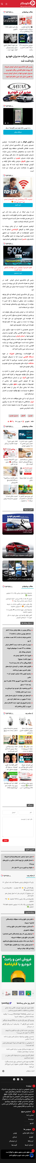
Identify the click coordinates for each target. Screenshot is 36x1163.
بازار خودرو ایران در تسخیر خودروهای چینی (20, 579)
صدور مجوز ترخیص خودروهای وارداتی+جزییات (18, 857)
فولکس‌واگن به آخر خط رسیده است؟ (20, 663)
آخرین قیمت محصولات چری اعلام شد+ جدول (18, 555)
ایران (32, 402)
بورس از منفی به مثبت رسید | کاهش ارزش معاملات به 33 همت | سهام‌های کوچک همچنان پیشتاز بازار (18, 648)
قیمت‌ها (14, 1145)
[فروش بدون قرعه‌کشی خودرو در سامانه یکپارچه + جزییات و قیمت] (18, 524)
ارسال (5, 841)
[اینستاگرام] (18, 1079)
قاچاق (23, 161)
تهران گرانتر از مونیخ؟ (24, 659)
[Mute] (8, 123)
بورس (15, 1133)
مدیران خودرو (14, 416)
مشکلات (31, 363)
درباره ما (31, 1119)
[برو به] (33, 1150)
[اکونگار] (22, 3)
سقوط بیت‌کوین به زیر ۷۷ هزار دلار (22, 868)
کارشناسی (15, 229)
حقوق (15, 384)
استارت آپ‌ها (29, 1145)
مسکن (15, 1137)
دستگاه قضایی (28, 357)
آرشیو (32, 1123)
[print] (8, 421)
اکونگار (11, 1152)
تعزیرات (11, 353)
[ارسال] (11, 421)
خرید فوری (18, 205)
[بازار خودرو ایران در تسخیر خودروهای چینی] (18, 571)
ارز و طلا (31, 1141)
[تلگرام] (14, 1079)
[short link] (13, 421)
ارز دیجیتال (13, 1141)
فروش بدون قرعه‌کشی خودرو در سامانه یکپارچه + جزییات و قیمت (18, 531)
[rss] (22, 1079)
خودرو (18, 158)
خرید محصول (18, 273)
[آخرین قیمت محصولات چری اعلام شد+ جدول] (18, 547)
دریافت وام (18, 132)
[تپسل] (4, 106)
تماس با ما (30, 1115)
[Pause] (5, 123)
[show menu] (6, 4)
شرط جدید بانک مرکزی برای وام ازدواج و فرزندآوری (18, 941)
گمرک (24, 378)
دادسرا (24, 239)
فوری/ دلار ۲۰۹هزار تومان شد (22, 656)
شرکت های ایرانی (28, 1133)
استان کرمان (20, 336)
